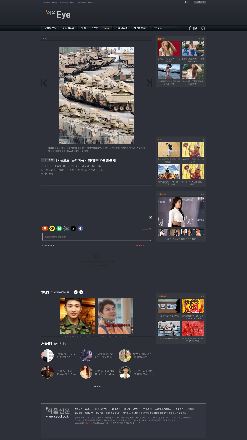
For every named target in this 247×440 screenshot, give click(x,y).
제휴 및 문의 (178, 409)
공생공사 (82, 2)
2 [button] (97, 386)
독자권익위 (147, 409)
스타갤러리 (161, 194)
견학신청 (136, 409)
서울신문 (46, 2)
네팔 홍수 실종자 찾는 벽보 (169, 316)
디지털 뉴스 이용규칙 (177, 413)
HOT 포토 (161, 39)
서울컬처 (91, 2)
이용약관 (116, 413)
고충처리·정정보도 (163, 409)
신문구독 (78, 409)
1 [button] (95, 386)
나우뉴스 (64, 2)
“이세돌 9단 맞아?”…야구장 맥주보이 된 (94, 357)
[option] (77, 316)
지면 (95, 409)
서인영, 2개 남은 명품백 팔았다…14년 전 (133, 373)
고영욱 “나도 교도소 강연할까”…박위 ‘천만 (55, 357)
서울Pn (55, 2)
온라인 (100, 409)
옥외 (105, 409)
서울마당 (114, 409)
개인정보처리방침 (130, 413)
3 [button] (99, 386)
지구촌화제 (161, 296)
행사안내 (99, 413)
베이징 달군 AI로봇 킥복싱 (168, 338)
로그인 (189, 2)
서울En (73, 2)
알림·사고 (89, 413)
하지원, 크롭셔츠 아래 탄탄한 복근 (180, 239)
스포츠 (159, 140)
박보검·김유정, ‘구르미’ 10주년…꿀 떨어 (132, 357)
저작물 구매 (125, 409)
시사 (45, 38)
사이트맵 (190, 409)
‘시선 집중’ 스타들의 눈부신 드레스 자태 (94, 373)
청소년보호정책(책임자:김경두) (153, 413)
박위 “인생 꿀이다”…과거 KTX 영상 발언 (55, 373)
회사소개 (78, 413)
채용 (108, 413)
